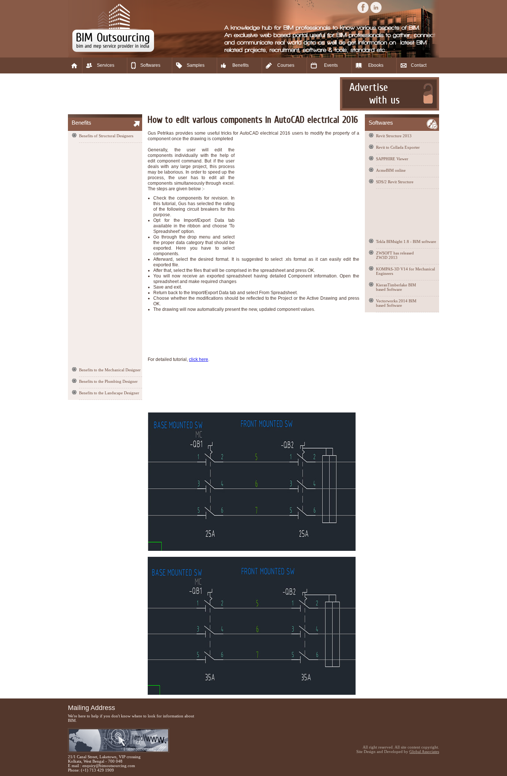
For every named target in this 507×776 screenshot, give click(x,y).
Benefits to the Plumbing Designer (108, 381)
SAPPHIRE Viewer (392, 159)
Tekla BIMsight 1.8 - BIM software (406, 241)
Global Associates (424, 751)
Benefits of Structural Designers (106, 136)
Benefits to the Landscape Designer (109, 393)
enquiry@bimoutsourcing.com (108, 765)
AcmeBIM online (391, 170)
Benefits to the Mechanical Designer (110, 370)
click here (198, 359)
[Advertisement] (203, 94)
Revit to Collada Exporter (398, 147)
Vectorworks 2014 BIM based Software (396, 303)
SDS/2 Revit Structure (394, 182)
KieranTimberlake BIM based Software (396, 287)
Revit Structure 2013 (394, 136)
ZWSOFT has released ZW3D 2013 (395, 255)
